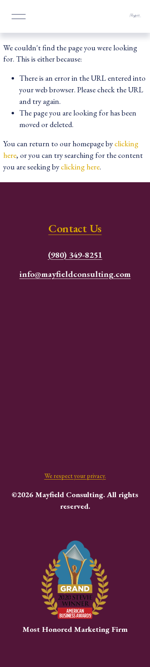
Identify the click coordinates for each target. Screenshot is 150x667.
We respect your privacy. (75, 476)
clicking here (80, 167)
